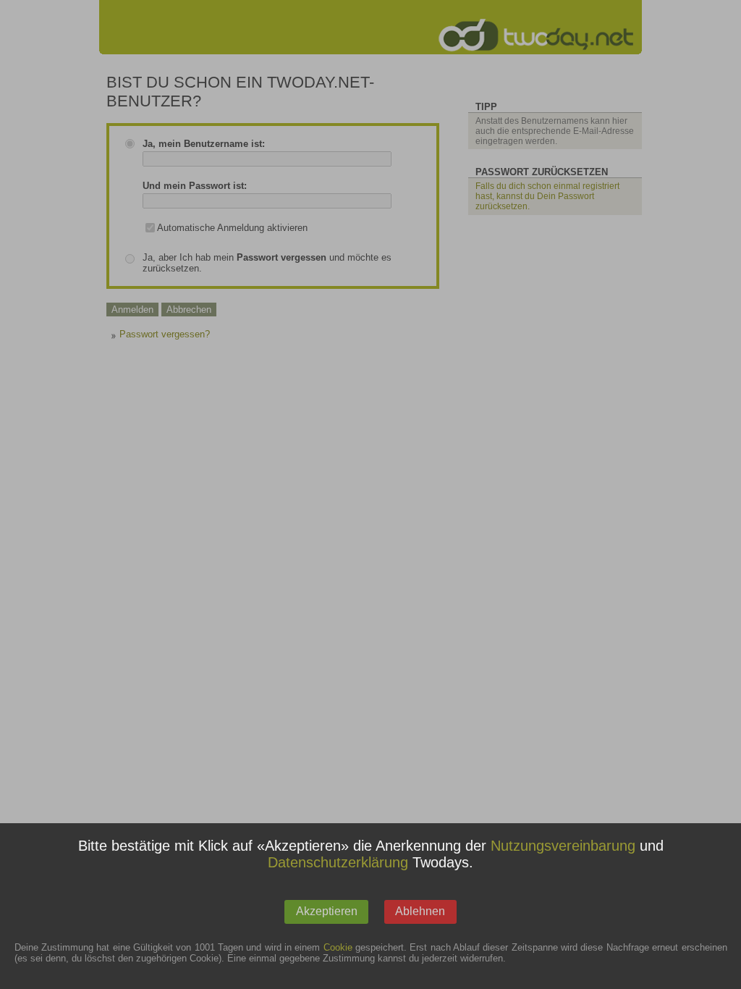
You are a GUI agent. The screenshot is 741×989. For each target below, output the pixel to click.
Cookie (337, 947)
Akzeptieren (326, 911)
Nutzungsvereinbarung (563, 846)
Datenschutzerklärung (338, 862)
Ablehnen (420, 911)
